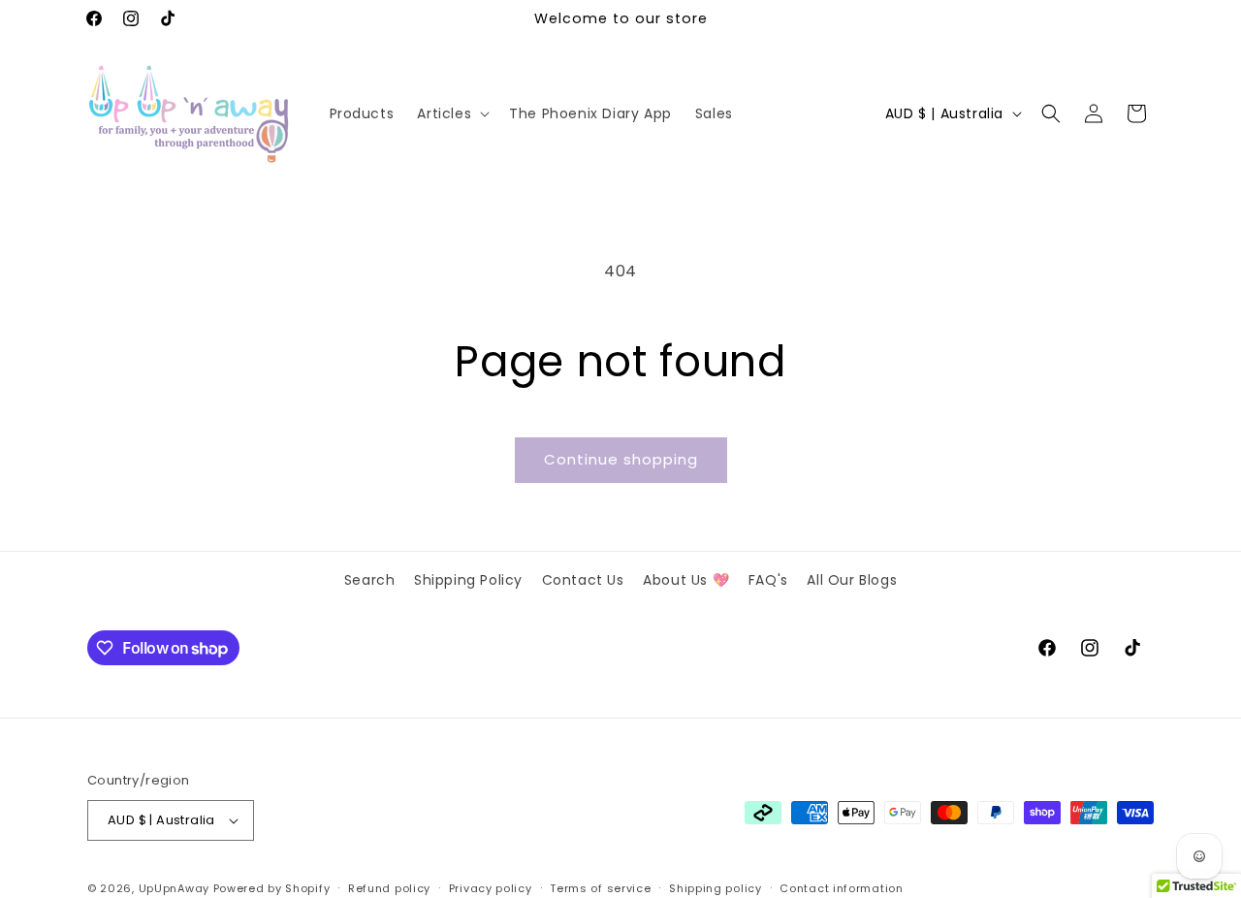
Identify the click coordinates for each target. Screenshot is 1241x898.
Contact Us (583, 580)
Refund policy (389, 888)
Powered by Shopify (272, 888)
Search (370, 580)
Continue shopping (621, 459)
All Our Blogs (852, 580)
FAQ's (768, 580)
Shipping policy (715, 888)
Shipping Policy (468, 580)
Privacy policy (490, 888)
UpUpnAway (174, 888)
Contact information (841, 888)
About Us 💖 (686, 580)
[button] (451, 113)
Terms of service (600, 888)
